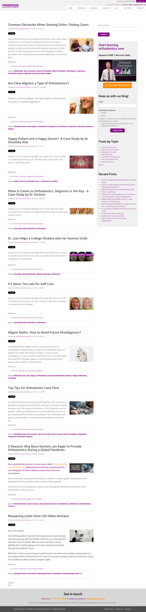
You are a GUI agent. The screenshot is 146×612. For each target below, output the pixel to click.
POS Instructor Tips (34, 434)
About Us (128, 609)
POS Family (46, 434)
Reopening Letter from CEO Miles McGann (38, 516)
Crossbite (54, 181)
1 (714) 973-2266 (126, 5)
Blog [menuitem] (117, 8)
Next (9, 585)
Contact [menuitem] (140, 8)
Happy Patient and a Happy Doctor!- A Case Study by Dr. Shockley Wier (48, 140)
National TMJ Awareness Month (113, 216)
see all (101, 165)
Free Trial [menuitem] (127, 8)
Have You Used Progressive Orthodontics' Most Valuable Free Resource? (118, 186)
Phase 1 (37, 181)
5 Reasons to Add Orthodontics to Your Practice (118, 194)
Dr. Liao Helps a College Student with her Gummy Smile (47, 238)
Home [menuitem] (70, 8)
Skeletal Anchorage (43, 274)
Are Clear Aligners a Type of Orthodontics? (38, 83)
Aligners (11, 129)
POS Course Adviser (22, 29)
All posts (11, 583)
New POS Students (59, 71)
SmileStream (18, 71)
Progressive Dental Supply (41, 73)
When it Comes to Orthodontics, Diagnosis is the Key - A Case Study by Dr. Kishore (48, 193)
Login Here (141, 1)
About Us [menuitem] (106, 8)
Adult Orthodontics (29, 228)
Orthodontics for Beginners (47, 126)
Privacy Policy (109, 609)
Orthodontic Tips (19, 375)
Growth (16, 181)
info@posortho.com (139, 5)
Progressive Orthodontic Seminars (80, 126)
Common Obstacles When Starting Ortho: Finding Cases (48, 24)
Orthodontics (71, 71)
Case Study (30, 181)
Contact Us (119, 609)
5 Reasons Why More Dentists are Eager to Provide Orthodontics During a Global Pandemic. (44, 448)
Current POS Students (44, 71)
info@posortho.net (95, 598)
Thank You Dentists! (109, 192)
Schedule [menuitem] (94, 8)
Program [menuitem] (81, 8)
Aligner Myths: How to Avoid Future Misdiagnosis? (44, 332)
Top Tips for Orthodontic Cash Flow (33, 388)
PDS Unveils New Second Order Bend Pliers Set (118, 189)
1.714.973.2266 (58, 598)
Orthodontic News (19, 126)
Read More (12, 62)
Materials (28, 73)
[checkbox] (117, 114)
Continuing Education (44, 573)
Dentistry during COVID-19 (72, 573)
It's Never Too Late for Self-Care (31, 284)
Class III (22, 181)
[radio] (117, 113)
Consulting (12, 378)
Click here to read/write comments (31, 66)
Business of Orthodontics (59, 504)
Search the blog (103, 25)
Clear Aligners (32, 126)
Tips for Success (29, 71)
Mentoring (82, 375)
